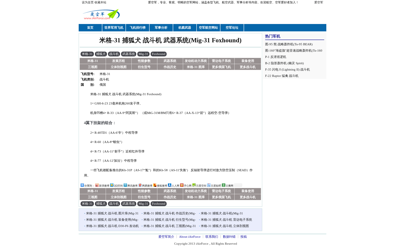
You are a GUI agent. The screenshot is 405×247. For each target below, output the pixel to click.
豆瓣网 (229, 185)
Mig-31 (143, 54)
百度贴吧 (216, 185)
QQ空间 (118, 185)
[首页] (102, 19)
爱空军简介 (166, 236)
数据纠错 (229, 236)
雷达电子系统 (221, 61)
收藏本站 (100, 2)
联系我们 (211, 236)
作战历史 (170, 67)
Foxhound (158, 54)
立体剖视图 (119, 67)
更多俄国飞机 (221, 67)
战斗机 (114, 54)
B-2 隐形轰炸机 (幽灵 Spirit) (284, 63)
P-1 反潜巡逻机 (275, 57)
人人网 (175, 185)
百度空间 (201, 185)
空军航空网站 (208, 27)
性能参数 (144, 61)
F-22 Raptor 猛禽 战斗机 (281, 75)
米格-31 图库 (196, 67)
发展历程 (118, 61)
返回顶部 (328, 234)
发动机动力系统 (196, 61)
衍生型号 (144, 67)
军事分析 (161, 27)
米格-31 (87, 54)
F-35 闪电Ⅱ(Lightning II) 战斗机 (287, 69)
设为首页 (88, 2)
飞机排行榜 (138, 27)
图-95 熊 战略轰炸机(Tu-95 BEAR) (289, 44)
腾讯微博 (132, 185)
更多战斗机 (248, 67)
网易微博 (147, 185)
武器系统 (128, 54)
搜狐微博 (162, 185)
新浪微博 (104, 185)
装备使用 (248, 61)
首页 (90, 27)
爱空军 (318, 2)
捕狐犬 (101, 54)
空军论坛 (232, 27)
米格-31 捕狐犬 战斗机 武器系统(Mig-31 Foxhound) (170, 40)
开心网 (188, 185)
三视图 (92, 67)
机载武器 (184, 27)
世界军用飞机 (113, 27)
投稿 (243, 236)
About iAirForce (190, 236)
